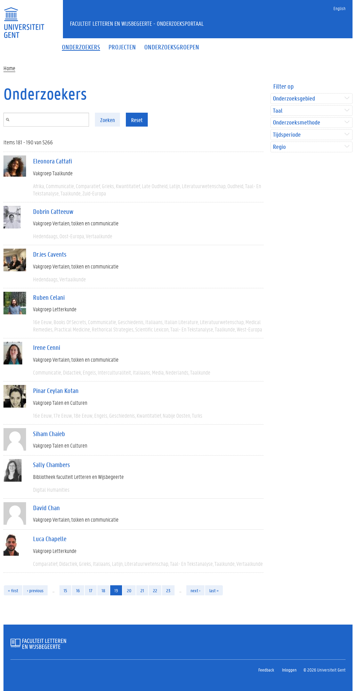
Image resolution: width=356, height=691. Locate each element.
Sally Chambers (51, 464)
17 (90, 590)
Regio (279, 147)
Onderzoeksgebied (294, 98)
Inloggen (289, 670)
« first (13, 590)
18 (103, 590)
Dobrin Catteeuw (53, 211)
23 (168, 590)
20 (129, 590)
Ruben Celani (49, 297)
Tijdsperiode (287, 134)
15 (65, 590)
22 (155, 590)
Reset (137, 119)
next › (195, 590)
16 (78, 590)
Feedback (266, 670)
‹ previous (35, 590)
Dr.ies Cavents (49, 254)
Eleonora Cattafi (52, 161)
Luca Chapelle (49, 539)
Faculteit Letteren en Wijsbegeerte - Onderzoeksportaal (137, 23)
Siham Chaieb (49, 433)
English (339, 8)
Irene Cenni (46, 347)
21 (142, 590)
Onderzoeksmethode (296, 122)
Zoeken (107, 119)
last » (214, 590)
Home (9, 68)
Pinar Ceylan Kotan (56, 390)
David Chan (46, 508)
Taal (277, 110)
